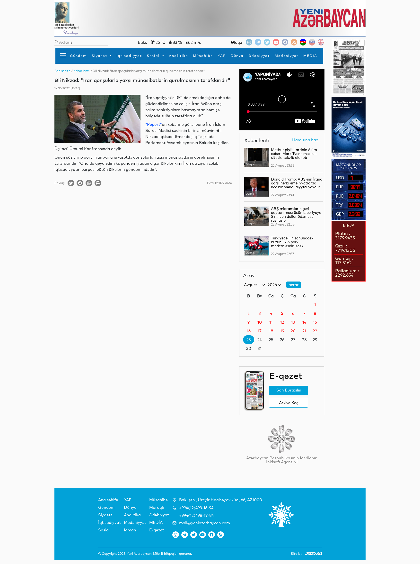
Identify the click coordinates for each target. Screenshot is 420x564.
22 (315, 330)
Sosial (154, 56)
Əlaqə (236, 42)
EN (321, 42)
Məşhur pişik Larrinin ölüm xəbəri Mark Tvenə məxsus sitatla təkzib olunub (294, 153)
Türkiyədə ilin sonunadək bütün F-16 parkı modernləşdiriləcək (292, 242)
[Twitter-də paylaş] (71, 183)
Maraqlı (156, 507)
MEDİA (310, 56)
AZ (303, 42)
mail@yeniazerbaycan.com (204, 523)
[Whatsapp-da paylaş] (89, 183)
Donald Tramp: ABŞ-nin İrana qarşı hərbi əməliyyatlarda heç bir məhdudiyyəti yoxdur (296, 183)
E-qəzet (156, 530)
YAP (222, 56)
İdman (130, 530)
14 (304, 322)
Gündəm (78, 56)
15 (315, 322)
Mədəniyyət (286, 56)
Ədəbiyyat (259, 56)
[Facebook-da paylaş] (80, 183)
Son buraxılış (288, 390)
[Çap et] (98, 183)
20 (293, 330)
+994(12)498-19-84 (196, 515)
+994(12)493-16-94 (196, 508)
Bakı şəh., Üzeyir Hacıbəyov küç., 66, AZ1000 (220, 500)
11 (271, 322)
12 (282, 322)
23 (248, 339)
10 (259, 322)
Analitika (178, 56)
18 (271, 330)
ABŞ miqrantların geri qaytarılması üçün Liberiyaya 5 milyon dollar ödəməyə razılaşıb (296, 214)
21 (304, 330)
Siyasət (100, 56)
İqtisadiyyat (129, 56)
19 (282, 330)
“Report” (153, 124)
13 (293, 322)
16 (249, 330)
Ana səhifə (108, 500)
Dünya (237, 56)
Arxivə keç (288, 403)
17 (260, 330)
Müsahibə (203, 56)
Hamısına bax (305, 140)
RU (312, 42)
